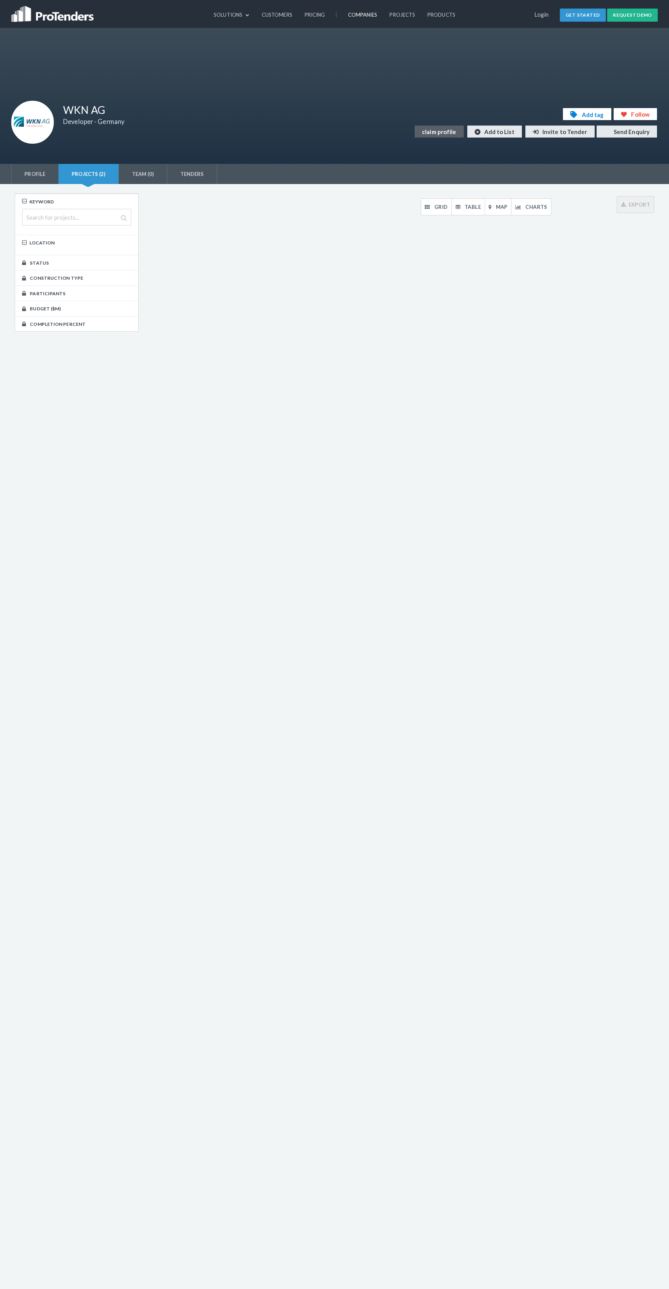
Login (542, 14)
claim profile (439, 131)
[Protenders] (53, 10)
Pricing (315, 15)
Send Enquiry (631, 131)
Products (441, 15)
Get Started (583, 15)
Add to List (499, 131)
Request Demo (632, 15)
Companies (362, 15)
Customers (277, 15)
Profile (34, 174)
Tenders (192, 174)
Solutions (229, 15)
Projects (402, 15)
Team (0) (143, 174)
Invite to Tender (564, 131)
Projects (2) (88, 174)
